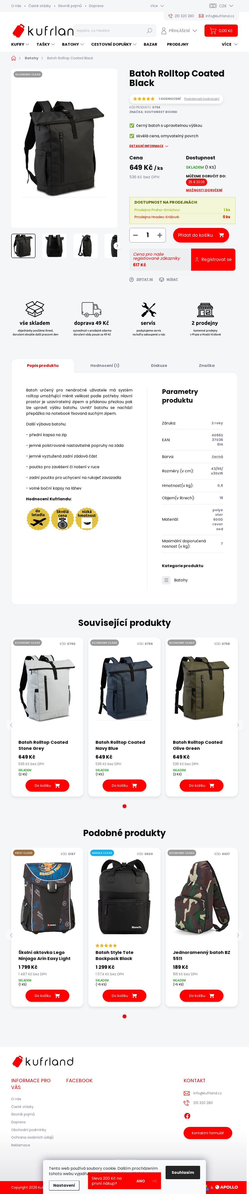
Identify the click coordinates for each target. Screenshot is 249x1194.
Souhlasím (183, 1172)
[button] (124, 806)
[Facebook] (187, 1115)
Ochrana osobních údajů (32, 1137)
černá (217, 456)
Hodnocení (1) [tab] (104, 365)
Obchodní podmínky (28, 1129)
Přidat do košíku (195, 235)
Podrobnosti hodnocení (201, 99)
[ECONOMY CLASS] (47, 688)
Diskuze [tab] (159, 365)
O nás (16, 5)
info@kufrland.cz (207, 1093)
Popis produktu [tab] (43, 365)
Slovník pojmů (70, 5)
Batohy (181, 580)
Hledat (149, 30)
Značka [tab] (207, 365)
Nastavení (64, 1185)
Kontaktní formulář (208, 1133)
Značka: (153, 112)
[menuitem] (20, 44)
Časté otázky (39, 5)
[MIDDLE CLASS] (124, 898)
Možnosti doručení (204, 190)
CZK (223, 6)
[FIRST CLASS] (47, 898)
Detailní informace (146, 146)
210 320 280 (203, 1102)
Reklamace (20, 1145)
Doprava (96, 5)
